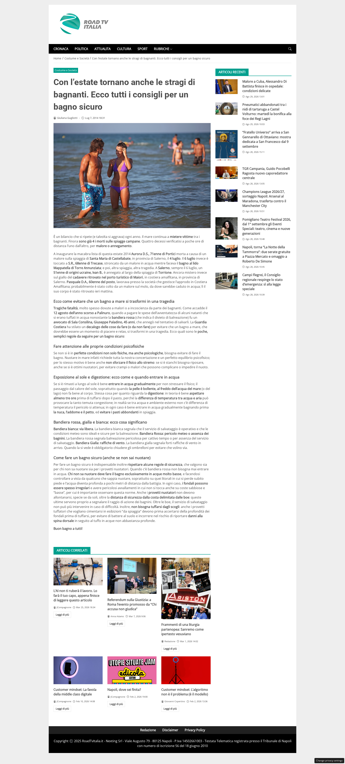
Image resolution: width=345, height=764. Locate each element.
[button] (289, 49)
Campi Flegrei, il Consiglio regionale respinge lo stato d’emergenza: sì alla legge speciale (262, 282)
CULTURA (124, 49)
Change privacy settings (329, 760)
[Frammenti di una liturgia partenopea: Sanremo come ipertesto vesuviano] (185, 588)
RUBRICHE (161, 49)
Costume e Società (66, 70)
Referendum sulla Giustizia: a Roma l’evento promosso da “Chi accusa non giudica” (132, 604)
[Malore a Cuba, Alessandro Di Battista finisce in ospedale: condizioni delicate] (226, 86)
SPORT (143, 49)
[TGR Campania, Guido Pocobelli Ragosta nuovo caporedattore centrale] (226, 172)
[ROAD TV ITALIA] (83, 24)
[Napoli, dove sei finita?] (132, 670)
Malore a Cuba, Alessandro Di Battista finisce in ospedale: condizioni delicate (264, 86)
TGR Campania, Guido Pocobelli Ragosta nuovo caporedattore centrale (266, 173)
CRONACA (61, 49)
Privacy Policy (195, 730)
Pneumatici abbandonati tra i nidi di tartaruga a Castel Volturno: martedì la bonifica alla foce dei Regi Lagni (266, 111)
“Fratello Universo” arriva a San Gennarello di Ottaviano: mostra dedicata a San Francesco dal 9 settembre (266, 139)
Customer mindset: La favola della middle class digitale (75, 691)
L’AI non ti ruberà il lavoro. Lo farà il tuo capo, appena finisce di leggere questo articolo (76, 595)
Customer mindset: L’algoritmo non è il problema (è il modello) (184, 691)
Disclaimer (170, 730)
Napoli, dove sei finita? (124, 689)
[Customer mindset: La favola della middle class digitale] (78, 670)
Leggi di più (62, 614)
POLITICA (81, 49)
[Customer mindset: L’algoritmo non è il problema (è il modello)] (185, 670)
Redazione (148, 730)
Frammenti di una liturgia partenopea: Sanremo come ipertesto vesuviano (182, 629)
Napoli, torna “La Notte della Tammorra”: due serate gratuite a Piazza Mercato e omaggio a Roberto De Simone (266, 254)
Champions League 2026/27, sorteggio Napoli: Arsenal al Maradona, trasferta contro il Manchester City (264, 198)
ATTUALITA (102, 49)
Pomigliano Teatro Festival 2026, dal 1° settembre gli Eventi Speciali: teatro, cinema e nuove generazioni (266, 226)
